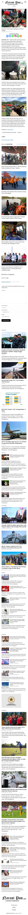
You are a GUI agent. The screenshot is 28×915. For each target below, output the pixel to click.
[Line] (18, 36)
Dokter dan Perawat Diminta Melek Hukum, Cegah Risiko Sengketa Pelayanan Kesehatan (17, 837)
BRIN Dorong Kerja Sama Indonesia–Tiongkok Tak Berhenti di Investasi (17, 455)
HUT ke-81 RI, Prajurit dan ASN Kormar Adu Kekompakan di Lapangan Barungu (18, 575)
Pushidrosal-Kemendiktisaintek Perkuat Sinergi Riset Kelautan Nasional (18, 493)
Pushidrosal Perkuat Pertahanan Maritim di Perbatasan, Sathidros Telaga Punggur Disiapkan (13, 351)
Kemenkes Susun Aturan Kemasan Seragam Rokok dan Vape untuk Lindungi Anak (18, 860)
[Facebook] (7, 36)
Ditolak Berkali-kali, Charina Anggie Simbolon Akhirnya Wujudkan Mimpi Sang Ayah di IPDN (17, 620)
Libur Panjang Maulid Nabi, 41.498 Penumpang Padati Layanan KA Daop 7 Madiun (14, 167)
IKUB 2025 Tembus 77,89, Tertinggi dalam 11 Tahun (14, 410)
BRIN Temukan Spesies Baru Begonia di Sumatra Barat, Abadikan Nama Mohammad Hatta (18, 482)
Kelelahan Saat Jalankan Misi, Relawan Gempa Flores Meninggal (14, 192)
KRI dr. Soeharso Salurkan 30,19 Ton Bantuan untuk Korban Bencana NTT (12, 547)
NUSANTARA (10, 129)
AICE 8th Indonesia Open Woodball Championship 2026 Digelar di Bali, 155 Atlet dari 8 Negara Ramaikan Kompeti (14, 759)
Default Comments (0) (6, 281)
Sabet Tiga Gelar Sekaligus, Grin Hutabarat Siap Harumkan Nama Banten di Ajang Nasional (18, 610)
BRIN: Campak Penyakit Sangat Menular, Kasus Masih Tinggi (16, 871)
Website (3, 314)
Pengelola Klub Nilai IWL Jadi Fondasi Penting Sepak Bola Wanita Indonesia (14, 790)
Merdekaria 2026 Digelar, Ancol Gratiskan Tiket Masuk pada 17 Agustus (18, 587)
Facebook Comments (15, 281)
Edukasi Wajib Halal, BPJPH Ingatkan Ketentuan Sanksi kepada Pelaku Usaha (18, 637)
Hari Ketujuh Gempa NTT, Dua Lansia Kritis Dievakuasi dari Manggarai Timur (13, 242)
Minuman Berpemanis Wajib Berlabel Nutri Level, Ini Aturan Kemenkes (17, 883)
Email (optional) (4, 309)
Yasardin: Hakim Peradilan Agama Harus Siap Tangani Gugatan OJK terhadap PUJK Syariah (14, 525)
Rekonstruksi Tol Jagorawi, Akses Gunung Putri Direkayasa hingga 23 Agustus (17, 683)
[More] (20, 36)
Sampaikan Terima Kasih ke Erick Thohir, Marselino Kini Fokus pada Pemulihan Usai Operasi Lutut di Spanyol (13, 821)
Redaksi (14, 907)
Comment (3, 290)
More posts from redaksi (7, 140)
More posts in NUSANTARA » (21, 144)
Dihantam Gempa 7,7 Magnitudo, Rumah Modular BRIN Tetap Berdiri (18, 468)
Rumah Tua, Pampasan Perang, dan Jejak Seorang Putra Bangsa (18, 598)
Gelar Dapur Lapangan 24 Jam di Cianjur (9, 132)
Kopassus (19, 132)
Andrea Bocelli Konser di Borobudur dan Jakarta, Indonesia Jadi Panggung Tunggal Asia (18, 661)
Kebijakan (14, 909)
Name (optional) (4, 305)
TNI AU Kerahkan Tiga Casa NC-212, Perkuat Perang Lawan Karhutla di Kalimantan (14, 442)
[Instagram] (15, 36)
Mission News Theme (10, 913)
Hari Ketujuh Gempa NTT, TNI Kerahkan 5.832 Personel (13, 381)
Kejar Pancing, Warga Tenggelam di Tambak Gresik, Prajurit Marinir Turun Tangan (13, 217)
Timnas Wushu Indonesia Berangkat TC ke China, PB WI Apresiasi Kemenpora (13, 728)
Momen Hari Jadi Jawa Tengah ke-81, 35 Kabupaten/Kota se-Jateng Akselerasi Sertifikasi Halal (12, 268)
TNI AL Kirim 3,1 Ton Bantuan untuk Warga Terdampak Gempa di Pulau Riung (14, 567)
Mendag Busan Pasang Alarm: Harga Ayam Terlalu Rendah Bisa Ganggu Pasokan (17, 672)
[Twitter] (10, 36)
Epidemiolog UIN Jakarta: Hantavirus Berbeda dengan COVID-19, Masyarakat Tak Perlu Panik (18, 849)
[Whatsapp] (12, 36)
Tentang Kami (14, 905)
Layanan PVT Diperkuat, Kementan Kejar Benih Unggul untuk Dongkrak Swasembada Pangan (18, 649)
